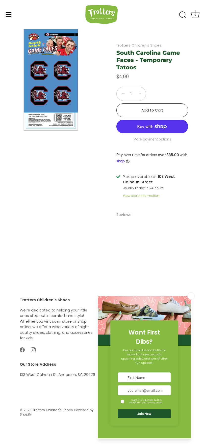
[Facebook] (22, 349)
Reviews (123, 214)
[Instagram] (33, 349)
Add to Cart (152, 110)
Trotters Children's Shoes (139, 45)
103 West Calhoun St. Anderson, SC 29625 (57, 374)
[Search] (182, 15)
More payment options (152, 139)
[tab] (126, 215)
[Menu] (8, 14)
